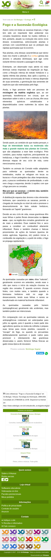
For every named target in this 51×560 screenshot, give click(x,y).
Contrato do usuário (10, 509)
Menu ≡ (25, 12)
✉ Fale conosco (8, 526)
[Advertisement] (25, 372)
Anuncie (5, 512)
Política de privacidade (11, 506)
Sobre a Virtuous (8, 473)
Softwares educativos (10, 488)
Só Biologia (18, 20)
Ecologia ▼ (29, 20)
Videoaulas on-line (9, 491)
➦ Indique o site (8, 520)
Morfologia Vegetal (33, 349)
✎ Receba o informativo (11, 523)
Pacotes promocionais (11, 494)
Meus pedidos (7, 497)
